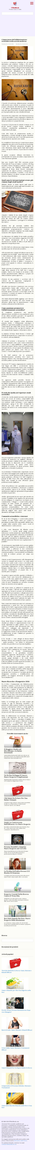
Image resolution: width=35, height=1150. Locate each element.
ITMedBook (15, 8)
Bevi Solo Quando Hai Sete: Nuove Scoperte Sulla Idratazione (17, 919)
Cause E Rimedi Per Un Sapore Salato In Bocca (17, 1068)
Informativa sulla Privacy (20, 1140)
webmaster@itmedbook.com (9, 1144)
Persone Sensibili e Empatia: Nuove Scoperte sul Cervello (15, 848)
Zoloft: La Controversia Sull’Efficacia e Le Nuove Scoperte (17, 823)
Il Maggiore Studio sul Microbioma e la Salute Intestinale (13, 751)
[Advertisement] (17, 26)
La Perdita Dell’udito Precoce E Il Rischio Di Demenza (17, 872)
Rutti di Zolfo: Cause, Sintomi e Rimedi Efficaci (17, 1030)
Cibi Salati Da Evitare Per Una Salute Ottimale (15, 799)
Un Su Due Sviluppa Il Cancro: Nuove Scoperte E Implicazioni (16, 776)
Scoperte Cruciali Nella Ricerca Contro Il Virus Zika (16, 895)
